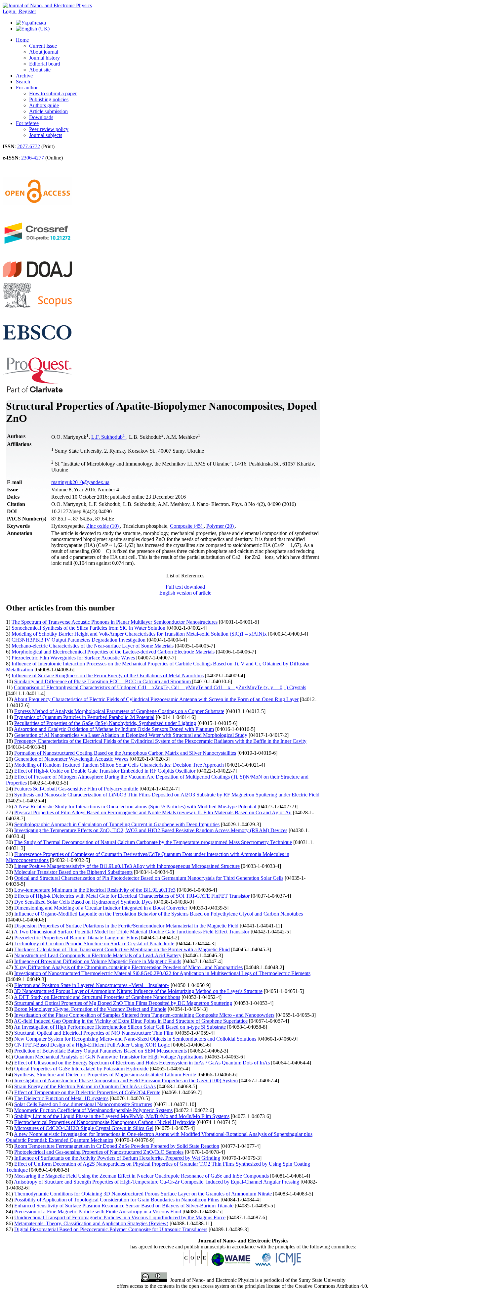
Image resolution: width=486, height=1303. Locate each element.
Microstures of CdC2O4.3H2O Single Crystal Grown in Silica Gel (83, 1128)
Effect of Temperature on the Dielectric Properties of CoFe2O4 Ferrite (87, 1092)
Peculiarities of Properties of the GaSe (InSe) (105, 723)
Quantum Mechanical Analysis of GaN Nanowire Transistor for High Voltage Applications (108, 1056)
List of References (185, 575)
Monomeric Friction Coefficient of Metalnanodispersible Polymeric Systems (93, 1110)
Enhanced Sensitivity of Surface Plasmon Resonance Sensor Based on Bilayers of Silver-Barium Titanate (123, 1205)
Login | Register (19, 11)
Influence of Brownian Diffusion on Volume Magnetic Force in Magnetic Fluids (97, 961)
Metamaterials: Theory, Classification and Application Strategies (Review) (91, 1223)
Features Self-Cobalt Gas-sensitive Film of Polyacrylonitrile (76, 788)
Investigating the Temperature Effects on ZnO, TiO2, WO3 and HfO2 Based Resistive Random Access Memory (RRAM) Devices (150, 830)
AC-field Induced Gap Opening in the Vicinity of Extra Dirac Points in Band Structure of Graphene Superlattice (131, 1021)
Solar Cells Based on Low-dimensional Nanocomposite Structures (83, 1104)
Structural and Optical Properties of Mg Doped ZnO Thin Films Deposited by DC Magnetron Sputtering (123, 1003)
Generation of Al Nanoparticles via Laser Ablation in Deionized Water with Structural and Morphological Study (130, 735)
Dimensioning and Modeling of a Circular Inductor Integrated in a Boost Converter (100, 908)
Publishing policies (48, 99)
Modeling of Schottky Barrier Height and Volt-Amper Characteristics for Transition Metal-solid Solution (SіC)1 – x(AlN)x (139, 634)
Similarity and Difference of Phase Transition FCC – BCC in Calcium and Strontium (103, 681)
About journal (43, 52)
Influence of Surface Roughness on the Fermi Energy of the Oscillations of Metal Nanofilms (108, 675)
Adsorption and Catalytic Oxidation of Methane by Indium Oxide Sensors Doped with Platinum (114, 729)
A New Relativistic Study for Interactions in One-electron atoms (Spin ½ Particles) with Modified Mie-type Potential (135, 806)
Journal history (44, 58)
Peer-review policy (48, 129)
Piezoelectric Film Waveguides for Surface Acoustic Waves (73, 657)
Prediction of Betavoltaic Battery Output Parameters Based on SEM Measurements (100, 1051)
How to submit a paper (53, 93)
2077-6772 (28, 146)
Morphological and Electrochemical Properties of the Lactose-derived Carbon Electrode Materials (113, 651)
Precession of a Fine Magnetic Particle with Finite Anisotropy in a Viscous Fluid (97, 1211)
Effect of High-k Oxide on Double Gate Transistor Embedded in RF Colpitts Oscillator (104, 771)
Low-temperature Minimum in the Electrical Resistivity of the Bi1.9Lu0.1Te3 (95, 890)
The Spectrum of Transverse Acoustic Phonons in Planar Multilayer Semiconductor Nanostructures (115, 622)
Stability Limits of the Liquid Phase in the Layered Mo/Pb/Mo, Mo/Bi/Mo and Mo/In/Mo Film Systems (121, 1116)
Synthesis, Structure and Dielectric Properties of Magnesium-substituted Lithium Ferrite (105, 1074)
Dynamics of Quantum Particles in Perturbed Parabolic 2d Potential (84, 717)
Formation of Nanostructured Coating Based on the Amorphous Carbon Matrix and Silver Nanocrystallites (125, 753)
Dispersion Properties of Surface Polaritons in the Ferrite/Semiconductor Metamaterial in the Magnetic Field (126, 925)
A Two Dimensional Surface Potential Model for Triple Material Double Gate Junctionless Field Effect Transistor (131, 931)
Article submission (48, 111)
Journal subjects (45, 135)
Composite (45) (187, 526)
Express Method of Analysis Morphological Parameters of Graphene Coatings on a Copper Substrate (119, 711)
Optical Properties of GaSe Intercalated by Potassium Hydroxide (81, 1068)
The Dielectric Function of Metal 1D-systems (61, 1098)
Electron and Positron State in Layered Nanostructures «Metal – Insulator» (91, 985)
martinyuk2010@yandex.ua (80, 482)
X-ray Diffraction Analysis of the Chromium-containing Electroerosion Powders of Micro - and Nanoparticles (128, 967)
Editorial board (44, 64)
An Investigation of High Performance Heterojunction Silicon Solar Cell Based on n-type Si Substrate (120, 1027)
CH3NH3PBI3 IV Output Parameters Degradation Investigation (78, 640)
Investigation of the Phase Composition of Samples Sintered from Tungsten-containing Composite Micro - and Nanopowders (144, 1015)
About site (40, 69)
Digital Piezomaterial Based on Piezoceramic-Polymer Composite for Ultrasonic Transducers (110, 1229)
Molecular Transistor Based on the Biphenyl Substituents (73, 872)
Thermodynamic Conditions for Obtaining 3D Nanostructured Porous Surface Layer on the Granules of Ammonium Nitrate (143, 1193)
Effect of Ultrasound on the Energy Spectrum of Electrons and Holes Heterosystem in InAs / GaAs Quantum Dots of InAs (142, 1062)
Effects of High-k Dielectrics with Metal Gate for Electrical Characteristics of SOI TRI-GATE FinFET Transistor (132, 896)
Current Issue (43, 46)
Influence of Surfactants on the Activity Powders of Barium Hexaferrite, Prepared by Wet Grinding (117, 1158)
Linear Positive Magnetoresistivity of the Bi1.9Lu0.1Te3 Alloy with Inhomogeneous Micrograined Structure (127, 866)
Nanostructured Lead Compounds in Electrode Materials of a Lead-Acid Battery (98, 955)
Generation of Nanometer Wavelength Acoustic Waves (71, 759)
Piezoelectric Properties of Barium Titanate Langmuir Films (76, 937)
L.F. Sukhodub (108, 437)
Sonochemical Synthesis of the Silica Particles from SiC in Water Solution (88, 628)
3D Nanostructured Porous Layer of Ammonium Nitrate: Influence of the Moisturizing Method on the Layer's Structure (138, 991)
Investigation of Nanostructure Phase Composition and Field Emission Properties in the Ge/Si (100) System (126, 1080)
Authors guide (44, 105)
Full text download (185, 587)
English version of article (185, 593)
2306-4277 (32, 157)
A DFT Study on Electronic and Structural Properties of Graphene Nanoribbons (97, 997)
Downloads (41, 117)
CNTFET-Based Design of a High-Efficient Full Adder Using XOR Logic (92, 1045)
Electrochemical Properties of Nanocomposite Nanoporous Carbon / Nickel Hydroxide (104, 1122)
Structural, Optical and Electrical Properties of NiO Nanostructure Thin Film (93, 1033)
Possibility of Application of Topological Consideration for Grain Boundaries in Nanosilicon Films (116, 1199)
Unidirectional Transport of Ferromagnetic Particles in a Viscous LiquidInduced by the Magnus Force (119, 1217)
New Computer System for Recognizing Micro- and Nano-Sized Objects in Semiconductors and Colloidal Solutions (135, 1039)
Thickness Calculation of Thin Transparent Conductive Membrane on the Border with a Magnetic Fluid (122, 949)
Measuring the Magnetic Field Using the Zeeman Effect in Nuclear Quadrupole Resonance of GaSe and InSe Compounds (141, 1176)
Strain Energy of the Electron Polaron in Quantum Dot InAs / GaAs (85, 1086)
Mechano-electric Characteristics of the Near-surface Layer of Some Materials (93, 646)
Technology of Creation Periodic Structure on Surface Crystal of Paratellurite (94, 943)
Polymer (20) (220, 526)
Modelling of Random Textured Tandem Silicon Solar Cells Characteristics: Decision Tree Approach (119, 765)
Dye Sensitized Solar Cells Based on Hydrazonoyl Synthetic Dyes (83, 902)
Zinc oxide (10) (103, 526)
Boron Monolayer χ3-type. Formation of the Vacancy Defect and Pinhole (90, 1009)
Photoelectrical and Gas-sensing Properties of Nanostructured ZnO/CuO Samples (98, 1152)
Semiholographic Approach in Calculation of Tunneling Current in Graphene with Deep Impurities (117, 824)
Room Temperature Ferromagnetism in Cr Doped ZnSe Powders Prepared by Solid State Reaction (116, 1146)
